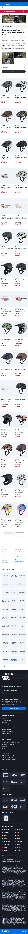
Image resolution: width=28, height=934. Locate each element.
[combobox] (17, 76)
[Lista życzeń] (19, 4)
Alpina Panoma (5, 558)
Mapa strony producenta (7, 757)
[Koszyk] (25, 4)
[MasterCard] (6, 775)
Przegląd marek (6, 666)
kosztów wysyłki (14, 856)
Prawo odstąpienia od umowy (8, 727)
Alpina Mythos (5, 560)
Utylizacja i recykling (6, 733)
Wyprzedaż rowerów (9, 11)
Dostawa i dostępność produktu (9, 759)
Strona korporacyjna (6, 720)
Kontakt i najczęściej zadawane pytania (10, 742)
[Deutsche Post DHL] (6, 800)
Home (3, 14)
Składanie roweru (5, 764)
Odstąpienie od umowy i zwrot (8, 744)
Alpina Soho (17, 553)
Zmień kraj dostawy (5, 869)
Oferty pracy (4, 722)
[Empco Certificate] (6, 818)
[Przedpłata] (6, 789)
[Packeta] (22, 807)
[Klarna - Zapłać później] (14, 782)
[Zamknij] (25, 26)
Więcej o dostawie (11, 893)
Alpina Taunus (5, 551)
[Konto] (22, 4)
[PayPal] (6, 782)
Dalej (19, 533)
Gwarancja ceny (5, 761)
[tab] (13, 22)
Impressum (4, 718)
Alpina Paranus (5, 553)
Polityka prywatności (6, 729)
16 (22, 537)
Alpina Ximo (4, 549)
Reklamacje (4, 746)
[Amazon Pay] (22, 782)
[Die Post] (22, 800)
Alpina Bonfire (17, 551)
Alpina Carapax (17, 549)
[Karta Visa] (14, 775)
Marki (6, 14)
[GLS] (6, 807)
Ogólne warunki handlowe (7, 724)
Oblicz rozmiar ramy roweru (8, 755)
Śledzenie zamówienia (6, 753)
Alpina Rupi (4, 556)
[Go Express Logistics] (14, 807)
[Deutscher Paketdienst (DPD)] (14, 800)
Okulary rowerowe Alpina (20, 556)
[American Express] (22, 775)
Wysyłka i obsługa (6, 748)
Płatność (3, 751)
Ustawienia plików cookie (7, 731)
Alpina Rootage (5, 562)
